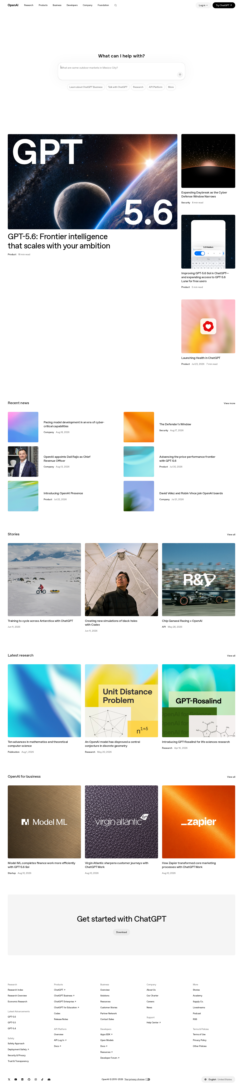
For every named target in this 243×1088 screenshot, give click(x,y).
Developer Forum (109, 1058)
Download (121, 932)
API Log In (60, 1040)
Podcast (197, 1013)
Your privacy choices (134, 1079)
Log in (202, 5)
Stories (196, 990)
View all (231, 534)
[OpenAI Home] (13, 5)
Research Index (15, 990)
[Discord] (49, 1079)
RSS (195, 1019)
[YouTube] (15, 1079)
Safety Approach (16, 1043)
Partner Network (108, 1013)
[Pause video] (172, 139)
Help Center (154, 1022)
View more (229, 403)
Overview (58, 1034)
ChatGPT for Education (66, 1007)
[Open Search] (115, 5)
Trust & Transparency (18, 1061)
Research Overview (17, 995)
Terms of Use (199, 1034)
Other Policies (199, 1046)
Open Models (106, 1040)
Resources (105, 1001)
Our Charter (152, 995)
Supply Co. (198, 1001)
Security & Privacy (17, 1055)
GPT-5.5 (12, 1022)
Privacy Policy (199, 1040)
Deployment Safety (18, 1049)
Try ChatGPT (225, 6)
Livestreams (199, 1007)
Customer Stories (108, 1007)
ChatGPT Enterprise (65, 1001)
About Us (151, 990)
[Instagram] (35, 1079)
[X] (9, 1079)
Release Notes (61, 1019)
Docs (57, 1046)
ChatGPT (59, 990)
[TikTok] (42, 1079)
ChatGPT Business (64, 995)
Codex (57, 1013)
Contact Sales (107, 1019)
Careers (150, 1001)
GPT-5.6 (12, 1017)
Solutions (104, 995)
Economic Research (17, 1001)
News (149, 1007)
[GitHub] (29, 1079)
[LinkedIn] (22, 1079)
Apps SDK (106, 1034)
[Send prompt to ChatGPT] (180, 75)
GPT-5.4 (12, 1028)
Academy (197, 995)
